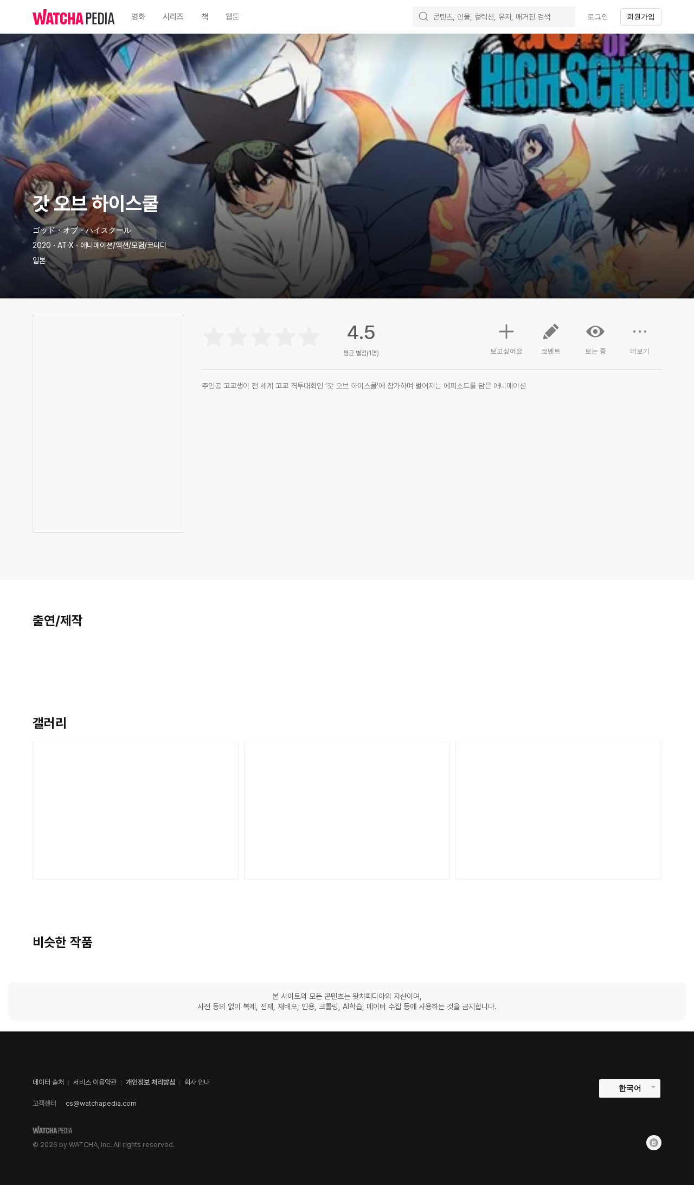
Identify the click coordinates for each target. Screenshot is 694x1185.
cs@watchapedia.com (101, 1103)
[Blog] (653, 1142)
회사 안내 (197, 1082)
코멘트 (551, 351)
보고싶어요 (506, 351)
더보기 (640, 351)
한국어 (630, 1088)
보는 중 (595, 351)
